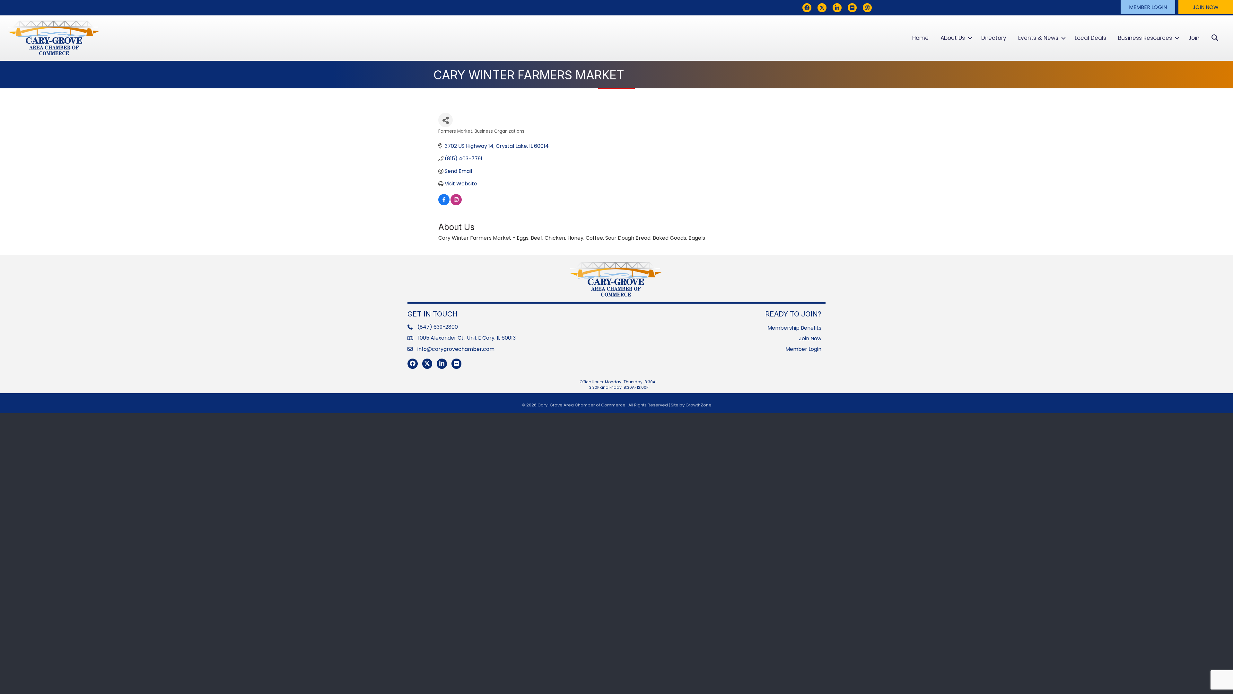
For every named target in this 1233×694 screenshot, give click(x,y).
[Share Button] (445, 120)
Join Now (810, 338)
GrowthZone (699, 405)
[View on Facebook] (444, 203)
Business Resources (1145, 38)
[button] (1148, 7)
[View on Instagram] (456, 203)
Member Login (803, 349)
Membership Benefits (794, 328)
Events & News (1038, 38)
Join (1194, 38)
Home (920, 38)
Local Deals (1090, 38)
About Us (952, 38)
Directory (993, 38)
